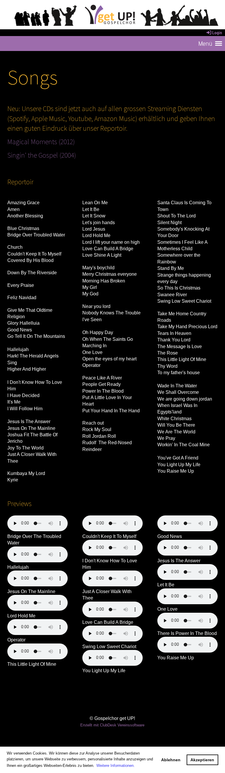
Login (217, 32)
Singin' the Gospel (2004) (41, 155)
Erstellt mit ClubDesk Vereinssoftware (112, 725)
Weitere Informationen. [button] (115, 765)
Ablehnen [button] (170, 759)
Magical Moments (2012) (41, 141)
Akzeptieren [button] (202, 759)
